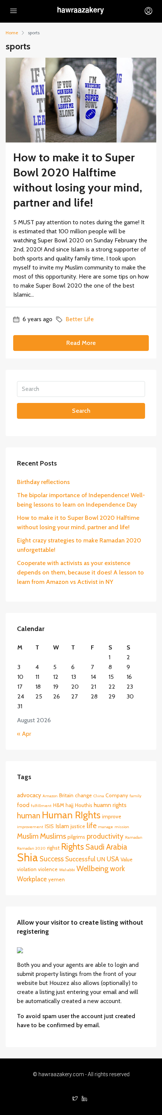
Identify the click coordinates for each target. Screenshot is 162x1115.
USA (113, 859)
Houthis (83, 805)
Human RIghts (71, 815)
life (91, 825)
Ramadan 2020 (31, 848)
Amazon (50, 795)
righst (53, 848)
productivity (105, 836)
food (23, 805)
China (98, 795)
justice (77, 826)
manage (105, 826)
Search (81, 410)
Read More (81, 342)
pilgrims (76, 837)
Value (127, 859)
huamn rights (110, 805)
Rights (72, 846)
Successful (80, 859)
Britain (66, 795)
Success (52, 859)
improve (111, 816)
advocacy (29, 795)
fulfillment (41, 805)
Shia (27, 857)
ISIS (49, 826)
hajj (69, 805)
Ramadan (133, 837)
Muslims (53, 836)
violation (27, 869)
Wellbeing (92, 868)
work (117, 868)
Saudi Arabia (106, 847)
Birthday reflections (43, 482)
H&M (58, 805)
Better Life (80, 319)
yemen (56, 879)
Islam (62, 826)
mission (122, 826)
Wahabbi (67, 869)
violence (48, 869)
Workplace (32, 879)
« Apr (24, 733)
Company (116, 795)
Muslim (27, 836)
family (135, 795)
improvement (30, 826)
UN (101, 859)
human (28, 815)
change (83, 795)
